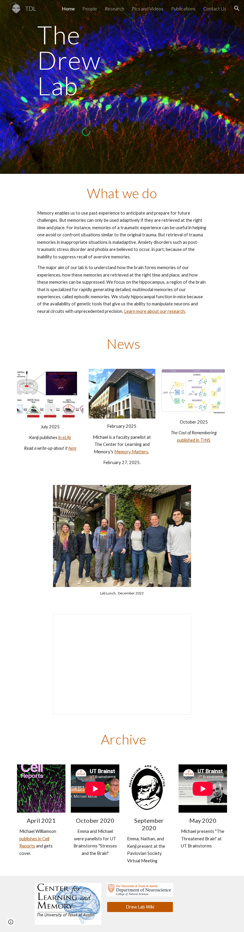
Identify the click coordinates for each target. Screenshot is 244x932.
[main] (86, 63)
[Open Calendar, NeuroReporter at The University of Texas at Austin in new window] (179, 621)
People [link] (89, 8)
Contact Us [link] (214, 8)
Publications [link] (183, 8)
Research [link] (114, 8)
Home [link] (68, 8)
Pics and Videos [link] (147, 8)
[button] (237, 8)
